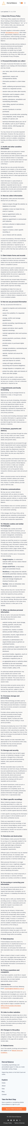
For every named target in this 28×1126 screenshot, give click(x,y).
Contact (4, 1094)
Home (3, 1083)
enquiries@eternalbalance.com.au (14, 988)
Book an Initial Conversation (14, 1109)
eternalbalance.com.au (12, 32)
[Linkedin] (14, 1120)
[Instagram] (11, 1120)
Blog (3, 1091)
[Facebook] (8, 1120)
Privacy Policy (8, 1123)
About (3, 1086)
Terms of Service (19, 1123)
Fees (3, 1088)
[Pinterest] (17, 1120)
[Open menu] (24, 3)
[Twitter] (20, 1120)
